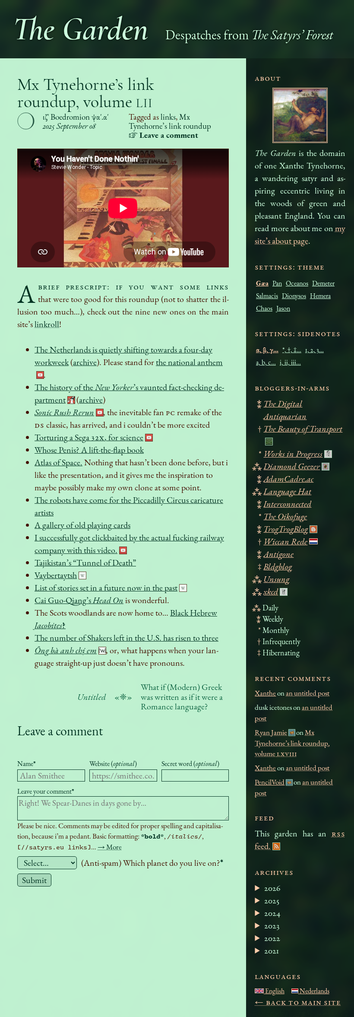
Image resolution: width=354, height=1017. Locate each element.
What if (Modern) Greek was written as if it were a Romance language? (182, 697)
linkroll (47, 324)
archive (85, 362)
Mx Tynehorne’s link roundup (170, 121)
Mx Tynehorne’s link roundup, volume (85, 93)
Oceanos (297, 283)
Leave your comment (45, 791)
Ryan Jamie (271, 732)
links (168, 116)
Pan (277, 283)
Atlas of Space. (58, 462)
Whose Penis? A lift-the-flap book (89, 449)
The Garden (80, 29)
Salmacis (267, 295)
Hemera (320, 295)
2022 (272, 938)
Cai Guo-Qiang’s (79, 600)
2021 (271, 950)
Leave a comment (60, 730)
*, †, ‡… (291, 349)
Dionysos (294, 295)
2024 (272, 912)
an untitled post (307, 693)
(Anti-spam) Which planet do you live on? (152, 862)
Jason (283, 308)
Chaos (264, 308)
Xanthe (265, 693)
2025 (271, 900)
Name (26, 763)
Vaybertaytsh (56, 575)
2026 (272, 887)
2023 (271, 925)
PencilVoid (269, 782)
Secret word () (190, 763)
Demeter (323, 283)
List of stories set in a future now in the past (106, 587)
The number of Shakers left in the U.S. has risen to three (126, 637)
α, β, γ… (267, 349)
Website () (113, 763)
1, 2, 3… (314, 349)
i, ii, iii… (290, 362)
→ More (110, 847)
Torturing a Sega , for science (89, 437)
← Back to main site (298, 1001)
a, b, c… (266, 362)
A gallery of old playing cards (82, 525)
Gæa (262, 283)
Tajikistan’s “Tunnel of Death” (85, 562)
